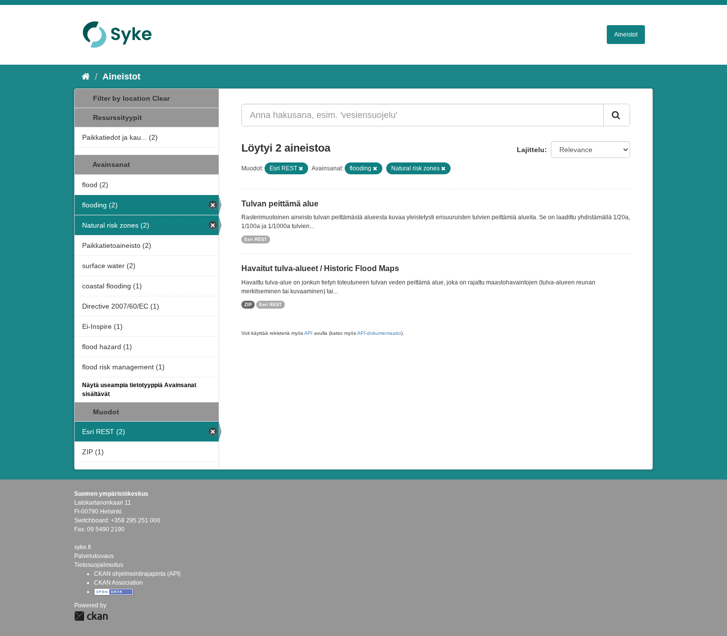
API (308, 333)
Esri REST (255, 239)
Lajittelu (531, 150)
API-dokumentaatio (379, 333)
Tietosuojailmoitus (98, 564)
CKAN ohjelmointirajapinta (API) (137, 573)
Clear (161, 98)
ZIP (248, 304)
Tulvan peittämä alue (279, 203)
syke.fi (82, 547)
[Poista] (301, 168)
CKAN (91, 616)
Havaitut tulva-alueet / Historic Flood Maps (320, 268)
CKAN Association (118, 582)
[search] (616, 115)
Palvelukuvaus (94, 556)
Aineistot (625, 34)
